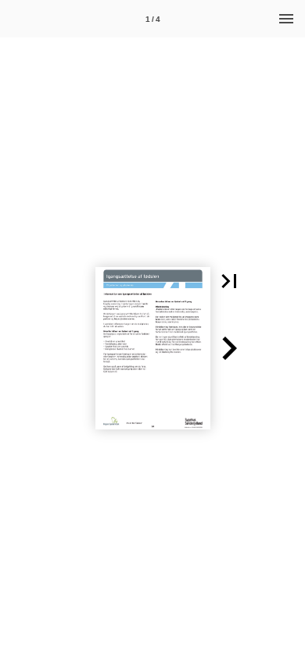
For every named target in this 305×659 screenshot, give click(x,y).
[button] (229, 281)
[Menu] (286, 18)
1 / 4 (152, 19)
